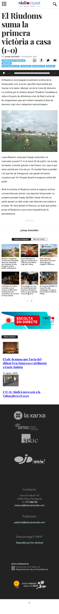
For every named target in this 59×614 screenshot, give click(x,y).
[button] (54, 4)
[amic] (29, 427)
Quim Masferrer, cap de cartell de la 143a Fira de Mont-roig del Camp (29, 261)
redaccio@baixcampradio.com (29, 505)
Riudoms (50, 66)
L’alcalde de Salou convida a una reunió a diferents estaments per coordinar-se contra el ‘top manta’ (10, 291)
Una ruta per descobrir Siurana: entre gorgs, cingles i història (48, 261)
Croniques (26, 66)
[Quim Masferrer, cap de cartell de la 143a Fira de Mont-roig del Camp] (29, 250)
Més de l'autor (39, 239)
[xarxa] (29, 415)
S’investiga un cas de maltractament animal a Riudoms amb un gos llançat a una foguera (29, 290)
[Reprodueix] (4, 73)
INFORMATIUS (38, 66)
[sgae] (29, 438)
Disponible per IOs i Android (29, 542)
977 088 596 (31, 502)
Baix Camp (7, 63)
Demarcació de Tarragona (13, 61)
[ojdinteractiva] (29, 460)
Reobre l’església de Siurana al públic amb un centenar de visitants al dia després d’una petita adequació (10, 263)
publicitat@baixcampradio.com (29, 522)
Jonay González (12, 56)
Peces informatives (11, 66)
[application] (29, 73)
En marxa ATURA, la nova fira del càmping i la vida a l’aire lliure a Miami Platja (48, 290)
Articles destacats (21, 239)
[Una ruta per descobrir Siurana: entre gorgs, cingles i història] (48, 250)
